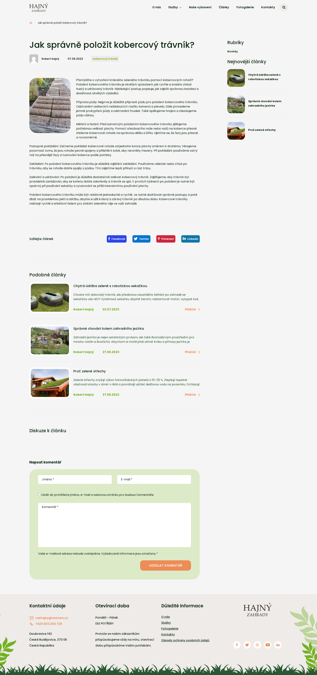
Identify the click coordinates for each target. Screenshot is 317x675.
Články (224, 7)
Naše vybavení (200, 7)
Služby (173, 7)
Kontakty (268, 7)
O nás (156, 7)
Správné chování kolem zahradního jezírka (108, 328)
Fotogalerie (245, 7)
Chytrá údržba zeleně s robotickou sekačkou (110, 286)
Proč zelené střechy (89, 371)
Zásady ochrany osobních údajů (185, 640)
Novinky (232, 51)
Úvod (30, 23)
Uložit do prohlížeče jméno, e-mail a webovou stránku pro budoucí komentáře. (97, 495)
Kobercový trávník (105, 59)
